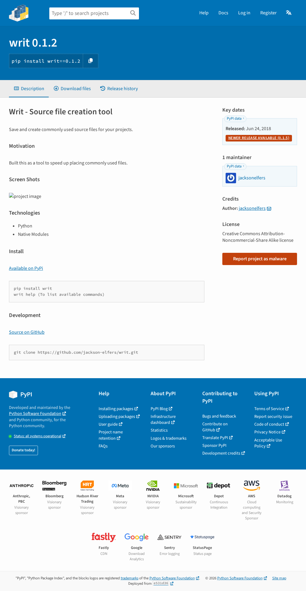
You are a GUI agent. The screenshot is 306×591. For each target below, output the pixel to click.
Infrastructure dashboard (163, 419)
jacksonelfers (252, 208)
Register (268, 13)
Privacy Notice (267, 432)
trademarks (129, 578)
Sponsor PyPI (214, 445)
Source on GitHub (27, 332)
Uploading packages (117, 416)
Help (204, 13)
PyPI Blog (159, 409)
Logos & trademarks (168, 438)
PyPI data (234, 118)
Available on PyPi (26, 268)
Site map (279, 578)
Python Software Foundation (35, 413)
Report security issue (273, 416)
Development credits (221, 453)
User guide (108, 424)
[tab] (29, 88)
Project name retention (111, 435)
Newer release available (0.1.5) (258, 138)
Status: (37, 436)
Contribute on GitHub (215, 427)
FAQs (103, 446)
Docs (223, 13)
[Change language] (289, 13)
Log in (244, 13)
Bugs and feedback (219, 416)
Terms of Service (269, 409)
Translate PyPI (215, 438)
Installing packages (116, 409)
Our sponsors (163, 446)
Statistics (159, 430)
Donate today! (23, 450)
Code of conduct (269, 424)
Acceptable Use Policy (268, 443)
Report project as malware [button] (260, 259)
